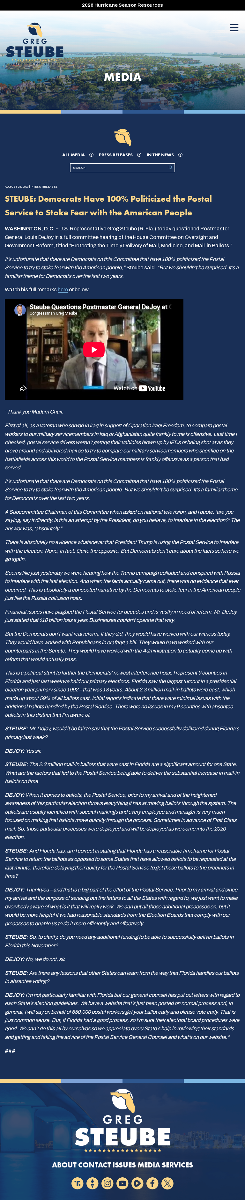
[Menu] (234, 28)
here (63, 289)
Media (148, 1165)
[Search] (170, 168)
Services (177, 1165)
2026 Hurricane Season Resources (122, 5)
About (64, 1165)
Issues (124, 1165)
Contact (94, 1165)
